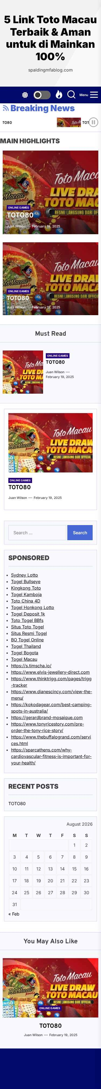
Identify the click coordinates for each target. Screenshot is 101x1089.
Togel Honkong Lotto (32, 607)
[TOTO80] (50, 192)
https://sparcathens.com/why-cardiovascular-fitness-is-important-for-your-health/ (51, 756)
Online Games (18, 207)
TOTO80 (87, 123)
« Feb (13, 914)
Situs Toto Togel (27, 626)
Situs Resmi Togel (29, 633)
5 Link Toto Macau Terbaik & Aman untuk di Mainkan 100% (50, 38)
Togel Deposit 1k (28, 614)
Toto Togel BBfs (27, 620)
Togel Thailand (26, 646)
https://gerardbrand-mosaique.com (47, 717)
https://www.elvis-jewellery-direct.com (50, 672)
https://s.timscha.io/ (31, 665)
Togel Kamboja (26, 594)
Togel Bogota (24, 652)
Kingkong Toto (26, 588)
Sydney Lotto (24, 575)
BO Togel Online (27, 639)
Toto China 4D (25, 601)
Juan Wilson (16, 226)
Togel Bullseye (25, 581)
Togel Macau (24, 659)
